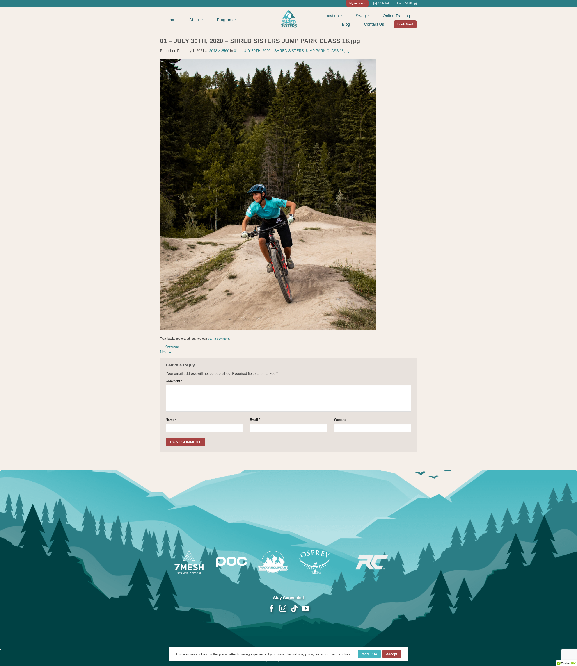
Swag (361, 16)
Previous (169, 346)
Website (340, 419)
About (194, 20)
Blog (346, 24)
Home (170, 20)
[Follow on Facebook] (271, 609)
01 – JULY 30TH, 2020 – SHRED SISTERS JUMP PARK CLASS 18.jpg (292, 51)
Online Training (396, 16)
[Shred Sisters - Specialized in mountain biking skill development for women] (288, 18)
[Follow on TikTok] (294, 609)
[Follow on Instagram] (282, 609)
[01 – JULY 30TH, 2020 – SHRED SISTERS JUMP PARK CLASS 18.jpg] (268, 194)
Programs (225, 20)
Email (255, 419)
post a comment (218, 338)
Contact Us (374, 24)
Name (171, 419)
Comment (174, 381)
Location (331, 16)
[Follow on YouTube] (305, 609)
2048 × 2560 (219, 51)
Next (166, 352)
